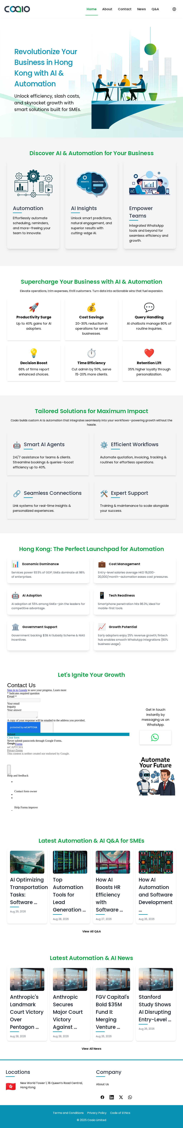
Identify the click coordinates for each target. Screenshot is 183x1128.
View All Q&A (91, 931)
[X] (121, 1097)
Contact (125, 9)
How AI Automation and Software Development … (156, 894)
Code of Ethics (120, 1113)
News (141, 9)
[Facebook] (102, 1097)
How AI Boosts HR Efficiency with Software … (109, 894)
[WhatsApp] (130, 1097)
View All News (91, 1049)
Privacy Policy (97, 1113)
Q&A (155, 9)
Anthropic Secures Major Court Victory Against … (68, 1012)
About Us (102, 1084)
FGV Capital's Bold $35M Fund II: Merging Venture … (112, 1012)
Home (92, 9)
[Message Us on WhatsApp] (155, 737)
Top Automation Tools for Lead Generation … (69, 894)
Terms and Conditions (68, 1113)
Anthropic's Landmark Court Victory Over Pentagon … (26, 1012)
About (107, 9)
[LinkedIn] (111, 1097)
